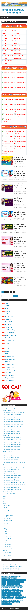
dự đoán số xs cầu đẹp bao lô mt (11, 454)
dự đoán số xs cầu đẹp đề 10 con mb (12, 433)
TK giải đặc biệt (9, 356)
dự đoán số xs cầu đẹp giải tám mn (12, 479)
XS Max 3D (8, 324)
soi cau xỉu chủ (18, 587)
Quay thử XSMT (9, 378)
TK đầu (7, 351)
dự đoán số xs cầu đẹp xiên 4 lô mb (12, 449)
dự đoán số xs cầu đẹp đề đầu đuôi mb (12, 439)
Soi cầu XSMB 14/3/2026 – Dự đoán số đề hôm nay (20, 239)
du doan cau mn (17, 576)
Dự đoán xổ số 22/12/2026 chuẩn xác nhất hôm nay (19, 173)
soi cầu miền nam (18, 591)
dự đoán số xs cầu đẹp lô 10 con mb (12, 442)
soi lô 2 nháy (13, 598)
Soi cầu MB (11, 591)
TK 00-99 (7, 362)
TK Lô (4, 526)
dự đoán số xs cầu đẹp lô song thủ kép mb (13, 424)
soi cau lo (9, 583)
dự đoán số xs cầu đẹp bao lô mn (11, 473)
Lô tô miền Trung (10, 370)
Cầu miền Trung (9, 340)
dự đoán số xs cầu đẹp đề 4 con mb (12, 428)
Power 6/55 (8, 322)
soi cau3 (14, 582)
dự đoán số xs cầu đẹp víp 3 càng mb (12, 444)
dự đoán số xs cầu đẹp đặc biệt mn (12, 477)
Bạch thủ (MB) (9, 327)
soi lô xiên (20, 598)
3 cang (3, 576)
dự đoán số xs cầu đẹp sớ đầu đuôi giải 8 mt (14, 467)
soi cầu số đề (5, 593)
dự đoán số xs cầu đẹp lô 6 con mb (12, 417)
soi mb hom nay (11, 600)
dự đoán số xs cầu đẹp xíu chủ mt (11, 469)
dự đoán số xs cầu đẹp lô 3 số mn (11, 480)
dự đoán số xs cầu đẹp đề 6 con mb (12, 429)
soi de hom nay (5, 596)
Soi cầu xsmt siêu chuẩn (8, 451)
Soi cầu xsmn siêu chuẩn (8, 471)
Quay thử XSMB (9, 375)
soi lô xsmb (4, 600)
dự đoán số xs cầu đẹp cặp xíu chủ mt (12, 455)
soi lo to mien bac (6, 598)
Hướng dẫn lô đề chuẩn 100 (9, 493)
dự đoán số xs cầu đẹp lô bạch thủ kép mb (13, 421)
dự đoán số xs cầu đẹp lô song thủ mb (12, 426)
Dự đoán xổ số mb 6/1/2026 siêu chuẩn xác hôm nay (20, 214)
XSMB (6, 303)
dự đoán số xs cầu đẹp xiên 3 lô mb (12, 448)
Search (16, 296)
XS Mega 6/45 (9, 316)
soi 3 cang (9, 582)
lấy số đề (4, 582)
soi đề (11, 602)
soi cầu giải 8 (5, 591)
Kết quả (7, 311)
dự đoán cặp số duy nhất (20, 580)
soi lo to (17, 596)
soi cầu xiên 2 (5, 594)
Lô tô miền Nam (9, 367)
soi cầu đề (19, 594)
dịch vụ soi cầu (5, 578)
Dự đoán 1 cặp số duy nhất (7, 580)
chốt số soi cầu (9, 576)
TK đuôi (7, 354)
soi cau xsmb (20, 585)
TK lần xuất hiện (10, 359)
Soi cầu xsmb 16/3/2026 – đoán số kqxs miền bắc (20, 253)
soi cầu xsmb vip (12, 594)
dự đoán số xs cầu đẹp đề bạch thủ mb (12, 437)
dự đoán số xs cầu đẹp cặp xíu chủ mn (12, 475)
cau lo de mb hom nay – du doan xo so (11, 408)
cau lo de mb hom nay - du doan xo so (20, 165)
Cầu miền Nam (9, 338)
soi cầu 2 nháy (9, 589)
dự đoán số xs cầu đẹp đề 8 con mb (12, 431)
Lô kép (7, 348)
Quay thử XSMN (9, 380)
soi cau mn (13, 585)
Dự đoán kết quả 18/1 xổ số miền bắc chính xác (20, 280)
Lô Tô (4, 542)
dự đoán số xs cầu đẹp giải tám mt (11, 459)
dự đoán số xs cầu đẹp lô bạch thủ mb (12, 423)
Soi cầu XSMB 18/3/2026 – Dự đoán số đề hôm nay (20, 200)
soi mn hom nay (19, 600)
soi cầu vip (11, 593)
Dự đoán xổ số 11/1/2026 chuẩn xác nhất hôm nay (20, 159)
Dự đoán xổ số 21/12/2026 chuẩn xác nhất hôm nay (19, 265)
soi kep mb (12, 596)
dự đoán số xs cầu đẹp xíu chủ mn (11, 487)
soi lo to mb (23, 596)
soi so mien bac (5, 602)
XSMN (7, 306)
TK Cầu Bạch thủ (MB (8, 515)
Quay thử (8, 372)
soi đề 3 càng (16, 602)
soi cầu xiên (17, 593)
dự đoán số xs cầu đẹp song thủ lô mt (12, 466)
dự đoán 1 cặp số (13, 578)
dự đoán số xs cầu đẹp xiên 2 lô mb (12, 446)
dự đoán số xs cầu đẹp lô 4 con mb (12, 416)
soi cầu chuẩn (17, 589)
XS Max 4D (8, 319)
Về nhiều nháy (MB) (10, 335)
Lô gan (7, 343)
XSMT (6, 308)
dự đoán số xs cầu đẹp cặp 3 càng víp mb (13, 414)
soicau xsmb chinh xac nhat (8, 587)
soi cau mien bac (16, 583)
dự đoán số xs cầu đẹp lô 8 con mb (12, 419)
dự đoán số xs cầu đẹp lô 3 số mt (11, 461)
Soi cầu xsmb (6, 435)
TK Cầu (4, 513)
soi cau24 (4, 583)
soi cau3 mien (20, 582)
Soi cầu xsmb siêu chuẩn (8, 410)
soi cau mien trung (6, 585)
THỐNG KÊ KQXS (7, 495)
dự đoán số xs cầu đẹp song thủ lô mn (12, 489)
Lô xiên (7, 346)
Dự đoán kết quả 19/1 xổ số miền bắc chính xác (20, 226)
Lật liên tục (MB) (10, 330)
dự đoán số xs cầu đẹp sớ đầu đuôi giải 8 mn (14, 482)
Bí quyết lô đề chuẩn (22, 166)
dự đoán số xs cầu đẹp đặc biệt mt (11, 457)
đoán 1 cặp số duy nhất (7, 604)
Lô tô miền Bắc (9, 364)
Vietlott (7, 314)
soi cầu (3, 589)
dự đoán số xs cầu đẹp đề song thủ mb (12, 441)
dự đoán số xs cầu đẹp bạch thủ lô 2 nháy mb (14, 412)
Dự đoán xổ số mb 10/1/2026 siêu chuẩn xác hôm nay (20, 186)
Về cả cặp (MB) (9, 332)
